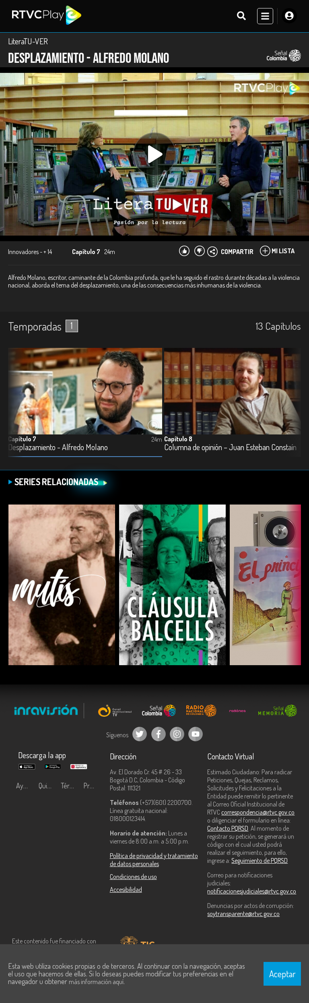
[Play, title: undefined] (154, 154)
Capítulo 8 (178, 439)
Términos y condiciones (70, 785)
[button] (291, 408)
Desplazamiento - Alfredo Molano (58, 447)
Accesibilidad (126, 889)
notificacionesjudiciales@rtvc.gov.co (251, 891)
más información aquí (96, 982)
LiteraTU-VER (28, 41)
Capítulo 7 (22, 439)
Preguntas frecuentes (92, 785)
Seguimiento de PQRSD (259, 860)
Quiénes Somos (48, 785)
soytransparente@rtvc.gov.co (243, 914)
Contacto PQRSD (227, 828)
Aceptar (282, 973)
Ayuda (25, 785)
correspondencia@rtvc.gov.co (258, 812)
